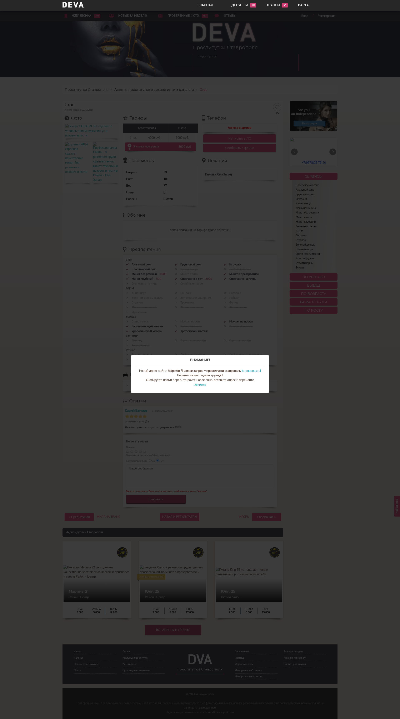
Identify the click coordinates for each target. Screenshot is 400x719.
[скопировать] (251, 371)
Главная (205, 5)
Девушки (239, 5)
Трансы (273, 5)
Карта (303, 5)
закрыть (200, 384)
